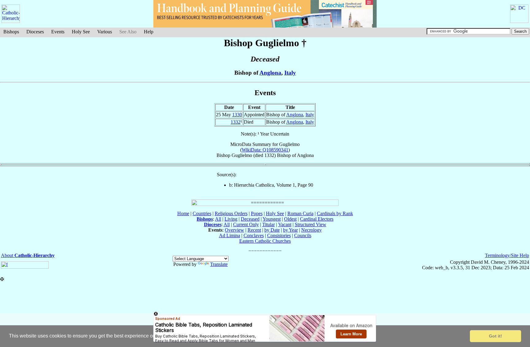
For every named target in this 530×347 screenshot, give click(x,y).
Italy (290, 72)
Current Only (246, 224)
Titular (268, 224)
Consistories (279, 235)
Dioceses (35, 31)
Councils (302, 235)
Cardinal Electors (316, 219)
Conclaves (254, 235)
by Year (290, 230)
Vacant (284, 224)
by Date (272, 230)
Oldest (290, 219)
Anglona (270, 72)
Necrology (311, 230)
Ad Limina (229, 235)
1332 (235, 122)
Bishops (11, 31)
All (218, 219)
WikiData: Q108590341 (265, 149)
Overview (234, 230)
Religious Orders (231, 213)
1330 (237, 114)
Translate (219, 264)
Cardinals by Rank (335, 213)
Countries (202, 213)
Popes (257, 213)
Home (183, 213)
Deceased (250, 219)
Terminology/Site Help (507, 255)
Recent (254, 230)
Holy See (81, 31)
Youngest (272, 219)
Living (231, 219)
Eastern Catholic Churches (265, 241)
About (28, 255)
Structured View (310, 224)
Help (148, 31)
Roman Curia (300, 213)
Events (57, 31)
